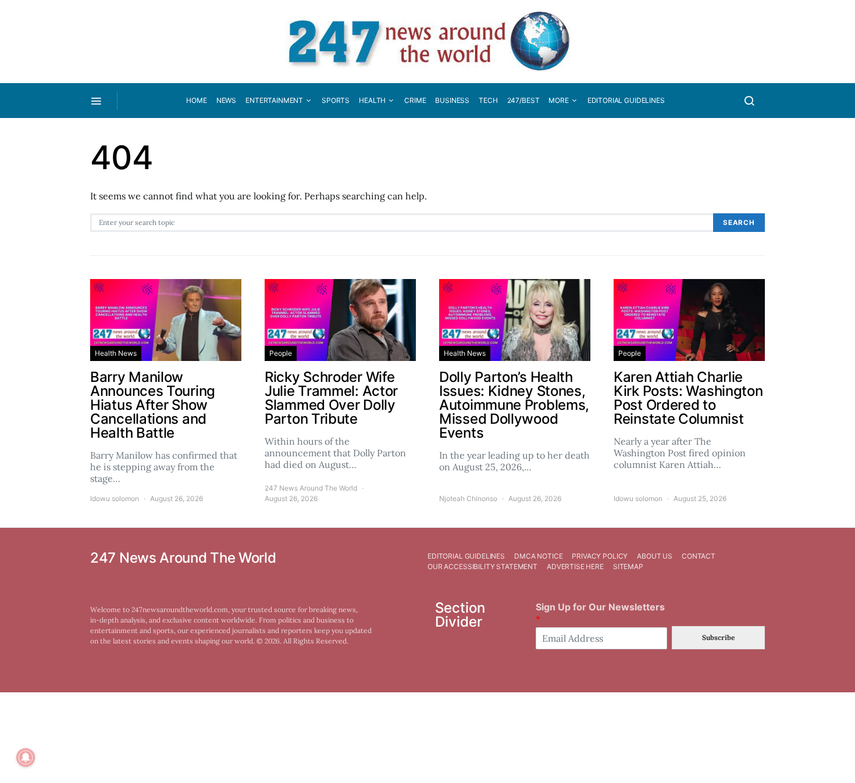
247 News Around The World (311, 488)
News (226, 100)
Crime (415, 100)
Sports (336, 100)
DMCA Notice (538, 556)
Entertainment (274, 100)
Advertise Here (575, 566)
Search (739, 223)
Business (452, 100)
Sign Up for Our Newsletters (600, 613)
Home (196, 100)
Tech (488, 100)
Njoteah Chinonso (468, 498)
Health (372, 100)
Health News (116, 353)
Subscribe (718, 637)
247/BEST (523, 100)
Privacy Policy (600, 556)
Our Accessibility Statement (482, 566)
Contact (698, 556)
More (558, 100)
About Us (654, 556)
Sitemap (628, 566)
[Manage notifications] (25, 757)
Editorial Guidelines (626, 100)
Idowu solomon (114, 498)
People (280, 353)
